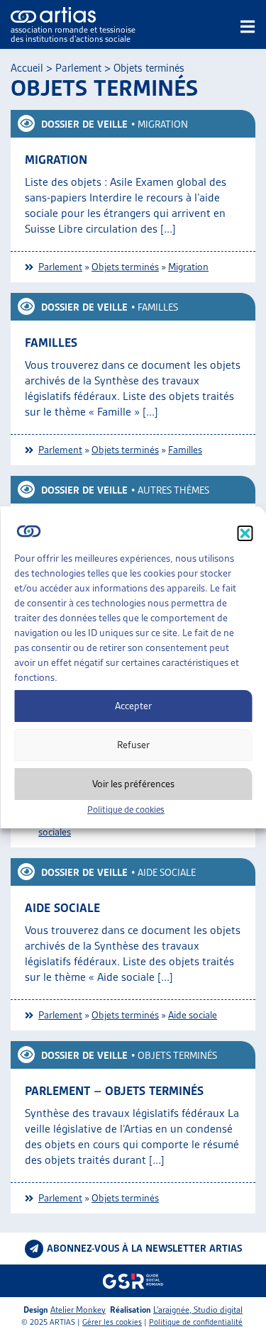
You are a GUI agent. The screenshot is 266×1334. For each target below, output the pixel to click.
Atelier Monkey (78, 1309)
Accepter (133, 705)
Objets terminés (125, 266)
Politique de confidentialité (196, 1322)
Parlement (78, 68)
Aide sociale (167, 872)
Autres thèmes (173, 490)
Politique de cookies (126, 809)
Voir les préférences (133, 783)
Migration (163, 124)
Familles (158, 307)
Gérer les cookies (112, 1322)
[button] (245, 533)
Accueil (27, 68)
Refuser (133, 744)
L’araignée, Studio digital (198, 1309)
